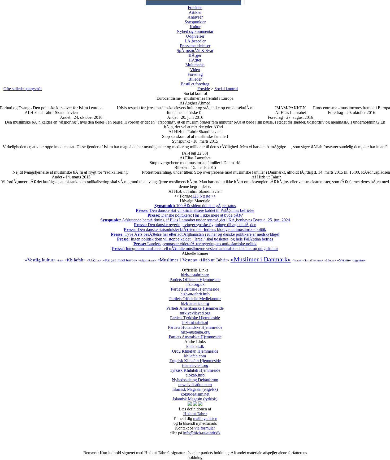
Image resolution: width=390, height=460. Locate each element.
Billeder (195, 79)
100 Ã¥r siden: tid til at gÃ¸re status (195, 205)
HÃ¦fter (195, 60)
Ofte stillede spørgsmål (22, 88)
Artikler (195, 12)
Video (195, 69)
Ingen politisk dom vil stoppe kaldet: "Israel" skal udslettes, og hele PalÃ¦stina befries (195, 239)
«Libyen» (330, 260)
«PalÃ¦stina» (94, 260)
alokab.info (195, 377)
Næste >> (208, 196)
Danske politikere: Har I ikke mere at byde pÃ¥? (195, 215)
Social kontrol (226, 88)
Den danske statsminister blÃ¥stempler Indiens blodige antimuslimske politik (195, 229)
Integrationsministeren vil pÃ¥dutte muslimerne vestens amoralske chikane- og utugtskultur (195, 248)
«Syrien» (344, 260)
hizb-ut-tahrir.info (195, 296)
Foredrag (195, 74)
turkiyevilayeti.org (195, 315)
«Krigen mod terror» (120, 260)
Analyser (195, 17)
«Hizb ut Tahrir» (213, 259)
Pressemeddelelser (195, 45)
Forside (203, 88)
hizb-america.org (195, 305)
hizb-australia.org (195, 334)
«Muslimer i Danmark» (261, 259)
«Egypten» (358, 260)
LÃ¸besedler (195, 41)
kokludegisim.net (195, 396)
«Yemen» (297, 260)
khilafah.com (195, 358)
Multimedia (195, 65)
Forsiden (195, 7)
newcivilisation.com (195, 387)
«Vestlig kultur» (40, 259)
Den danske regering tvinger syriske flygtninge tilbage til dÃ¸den (195, 224)
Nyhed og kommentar (195, 31)
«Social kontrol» (313, 260)
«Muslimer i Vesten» (177, 259)
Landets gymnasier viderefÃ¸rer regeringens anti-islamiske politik (195, 244)
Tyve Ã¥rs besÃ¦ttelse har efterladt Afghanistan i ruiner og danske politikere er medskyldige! (195, 234)
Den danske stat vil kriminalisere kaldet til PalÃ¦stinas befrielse (195, 210)
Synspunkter (195, 22)
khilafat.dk (195, 348)
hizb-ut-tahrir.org (195, 277)
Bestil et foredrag (195, 84)
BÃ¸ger (195, 55)
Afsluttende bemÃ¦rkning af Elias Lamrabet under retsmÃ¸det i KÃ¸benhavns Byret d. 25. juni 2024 (195, 220)
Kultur (195, 26)
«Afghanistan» (147, 260)
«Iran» (60, 260)
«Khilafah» (75, 259)
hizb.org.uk (195, 286)
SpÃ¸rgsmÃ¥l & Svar (195, 50)
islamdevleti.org (195, 368)
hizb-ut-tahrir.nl (195, 325)
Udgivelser (195, 36)
